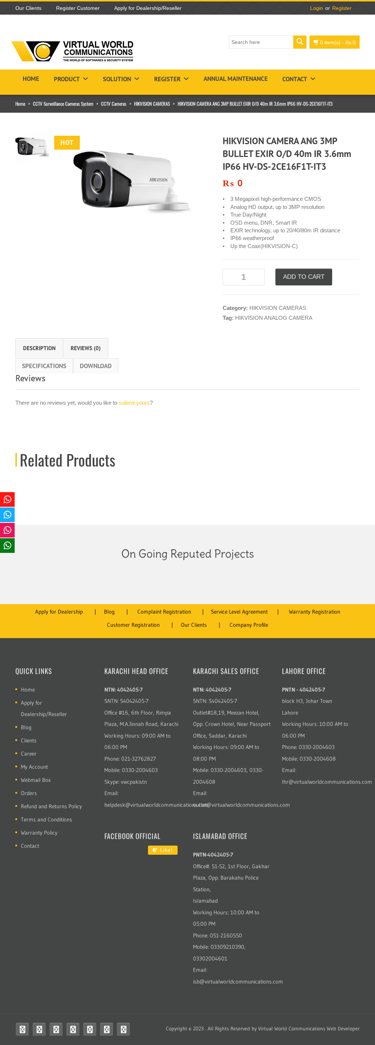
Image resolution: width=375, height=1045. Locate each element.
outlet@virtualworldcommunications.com (241, 804)
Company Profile (249, 624)
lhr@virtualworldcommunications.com (327, 781)
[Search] (300, 42)
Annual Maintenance (236, 79)
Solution (117, 79)
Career (29, 753)
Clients (29, 740)
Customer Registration (133, 624)
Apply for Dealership (59, 611)
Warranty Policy (39, 832)
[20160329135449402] (128, 184)
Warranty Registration (314, 611)
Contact (294, 79)
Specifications (44, 366)
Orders (29, 793)
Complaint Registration (164, 611)
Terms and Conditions (46, 819)
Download (96, 366)
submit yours (134, 403)
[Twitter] (39, 1029)
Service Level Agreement (239, 611)
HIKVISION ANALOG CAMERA (273, 318)
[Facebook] (22, 1029)
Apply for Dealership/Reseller (44, 708)
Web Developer (343, 1028)
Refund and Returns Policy (51, 806)
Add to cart (303, 276)
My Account (34, 766)
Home (31, 79)
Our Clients (194, 624)
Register (342, 8)
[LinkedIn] (106, 1029)
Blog (109, 611)
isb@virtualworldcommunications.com (238, 981)
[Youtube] (56, 1029)
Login (316, 8)
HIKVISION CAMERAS (152, 103)
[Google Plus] (123, 1029)
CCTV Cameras (113, 103)
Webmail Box (36, 779)
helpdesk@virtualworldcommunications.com (156, 804)
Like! (165, 850)
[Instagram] (72, 1029)
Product (67, 79)
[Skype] (89, 1029)
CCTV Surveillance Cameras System (63, 103)
